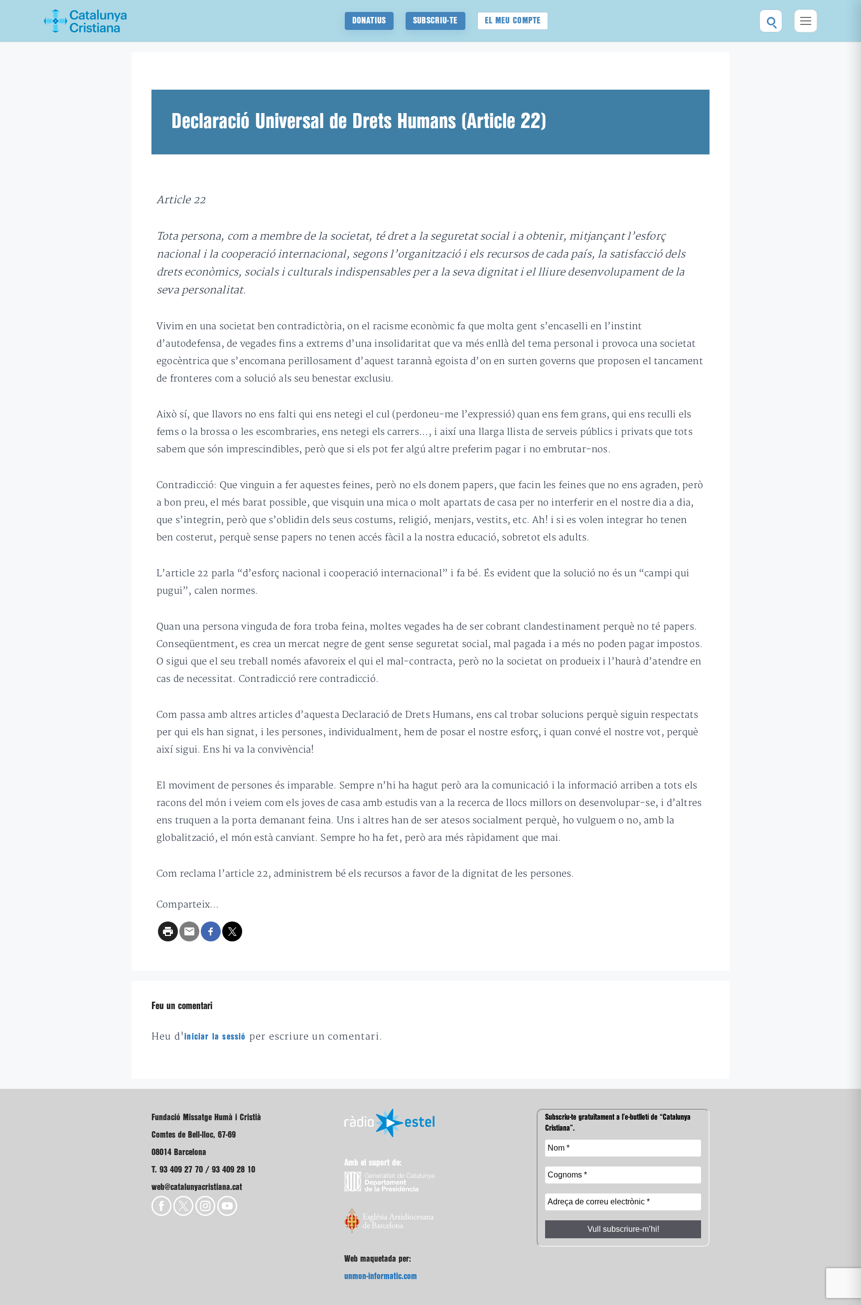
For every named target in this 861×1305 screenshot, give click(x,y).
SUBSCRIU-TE (435, 20)
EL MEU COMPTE (513, 20)
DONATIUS (369, 20)
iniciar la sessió (215, 1037)
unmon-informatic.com (380, 1276)
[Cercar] (770, 20)
